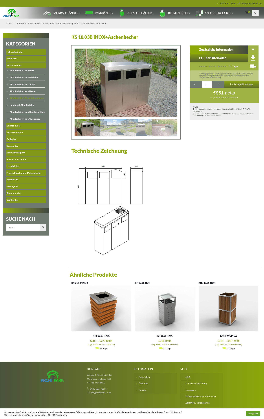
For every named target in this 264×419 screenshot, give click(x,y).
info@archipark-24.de (250, 3)
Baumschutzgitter (16, 152)
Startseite (10, 23)
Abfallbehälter (139, 13)
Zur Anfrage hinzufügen (241, 84)
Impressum (190, 390)
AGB (187, 377)
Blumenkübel (178, 13)
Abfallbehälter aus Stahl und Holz (27, 112)
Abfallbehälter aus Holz (22, 70)
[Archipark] (11, 13)
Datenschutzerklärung (196, 383)
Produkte (21, 23)
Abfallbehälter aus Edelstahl (24, 77)
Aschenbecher (14, 193)
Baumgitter (12, 146)
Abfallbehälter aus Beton (23, 91)
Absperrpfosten (15, 132)
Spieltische (12, 179)
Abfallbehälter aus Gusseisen (25, 119)
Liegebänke (13, 166)
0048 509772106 (227, 3)
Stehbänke (12, 200)
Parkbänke (103, 13)
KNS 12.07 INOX (79, 283)
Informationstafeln (16, 159)
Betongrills (12, 186)
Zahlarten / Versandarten (197, 403)
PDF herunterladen (212, 58)
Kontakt (142, 390)
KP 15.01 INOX (142, 283)
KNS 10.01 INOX (207, 283)
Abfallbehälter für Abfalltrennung (57, 23)
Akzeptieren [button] (253, 414)
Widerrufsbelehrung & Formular (200, 396)
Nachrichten (144, 377)
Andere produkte (218, 13)
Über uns (143, 383)
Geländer (11, 139)
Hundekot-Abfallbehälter (22, 105)
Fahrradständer (65, 13)
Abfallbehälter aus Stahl (22, 84)
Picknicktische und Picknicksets (23, 173)
